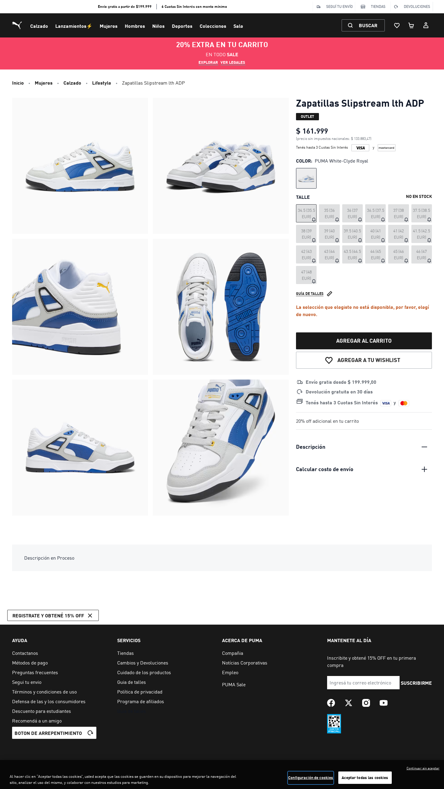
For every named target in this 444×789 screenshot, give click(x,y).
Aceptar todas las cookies (365, 777)
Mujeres (108, 26)
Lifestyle (101, 83)
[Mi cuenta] (426, 25)
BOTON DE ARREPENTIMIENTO (48, 733)
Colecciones (213, 26)
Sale (238, 26)
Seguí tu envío (339, 6)
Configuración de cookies (310, 777)
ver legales (232, 62)
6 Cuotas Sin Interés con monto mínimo (194, 6)
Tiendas (378, 6)
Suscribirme (416, 683)
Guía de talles (309, 293)
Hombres (135, 26)
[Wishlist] (397, 25)
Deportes (182, 26)
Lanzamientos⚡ (73, 26)
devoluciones (417, 6)
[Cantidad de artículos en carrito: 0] (411, 25)
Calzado (39, 26)
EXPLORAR (208, 62)
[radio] (306, 178)
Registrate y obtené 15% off (48, 615)
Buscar (368, 25)
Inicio (18, 83)
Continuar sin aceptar (423, 768)
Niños (158, 26)
